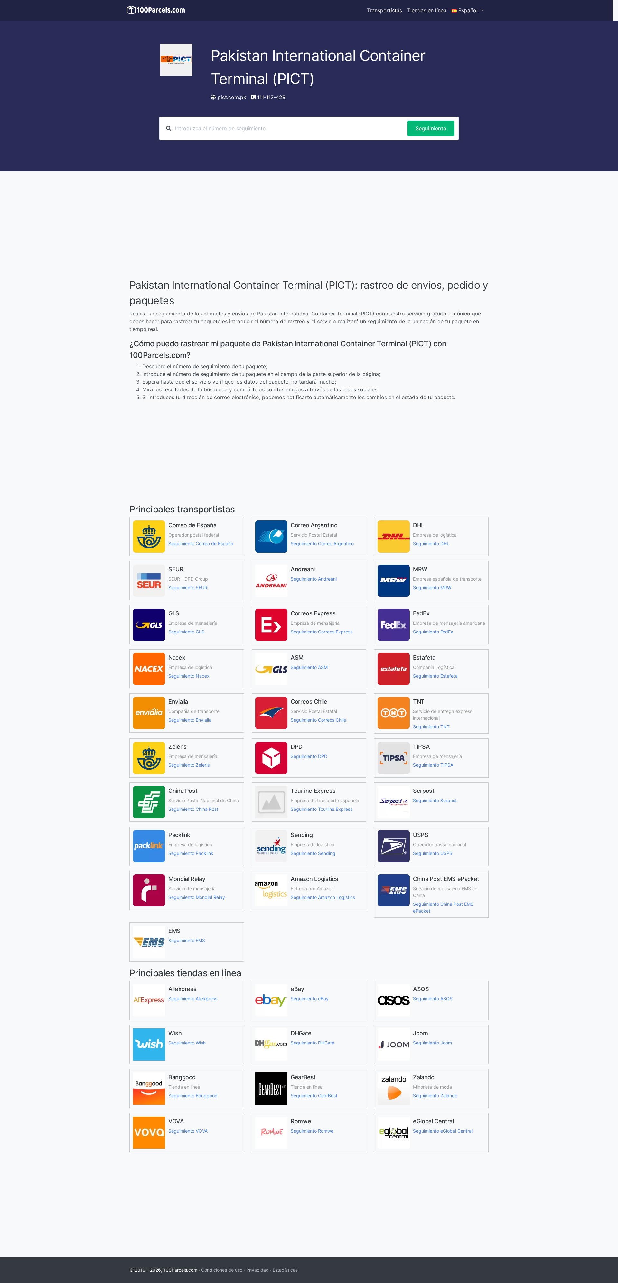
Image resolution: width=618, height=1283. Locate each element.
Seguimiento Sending (313, 853)
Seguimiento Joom (432, 1042)
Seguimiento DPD (309, 756)
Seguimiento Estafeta (435, 676)
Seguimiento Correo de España (200, 543)
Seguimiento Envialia (189, 720)
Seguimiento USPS (432, 853)
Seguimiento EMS (186, 940)
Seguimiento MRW (432, 587)
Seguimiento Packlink (190, 853)
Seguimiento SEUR (187, 587)
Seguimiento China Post (193, 809)
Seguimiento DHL (431, 543)
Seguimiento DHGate (312, 1042)
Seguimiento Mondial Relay (196, 897)
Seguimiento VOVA (188, 1131)
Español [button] (468, 10)
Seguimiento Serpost (435, 800)
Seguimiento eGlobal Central (443, 1131)
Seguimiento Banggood (193, 1095)
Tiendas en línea (426, 10)
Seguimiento (431, 128)
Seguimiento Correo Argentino (322, 543)
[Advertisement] (309, 226)
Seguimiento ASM (309, 667)
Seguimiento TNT (431, 726)
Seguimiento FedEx (433, 631)
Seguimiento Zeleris (189, 765)
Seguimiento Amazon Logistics (323, 897)
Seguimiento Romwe (312, 1131)
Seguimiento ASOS (433, 998)
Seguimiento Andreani (314, 579)
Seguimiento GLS (186, 631)
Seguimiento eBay (310, 998)
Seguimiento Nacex (189, 676)
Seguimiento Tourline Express (321, 809)
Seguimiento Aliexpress (192, 998)
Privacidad (257, 1270)
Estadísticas (285, 1270)
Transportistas (384, 10)
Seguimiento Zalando (435, 1095)
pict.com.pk (232, 97)
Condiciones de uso (221, 1270)
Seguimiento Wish (187, 1042)
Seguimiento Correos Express (321, 631)
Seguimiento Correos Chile (318, 720)
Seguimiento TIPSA (433, 765)
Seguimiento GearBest (314, 1095)
